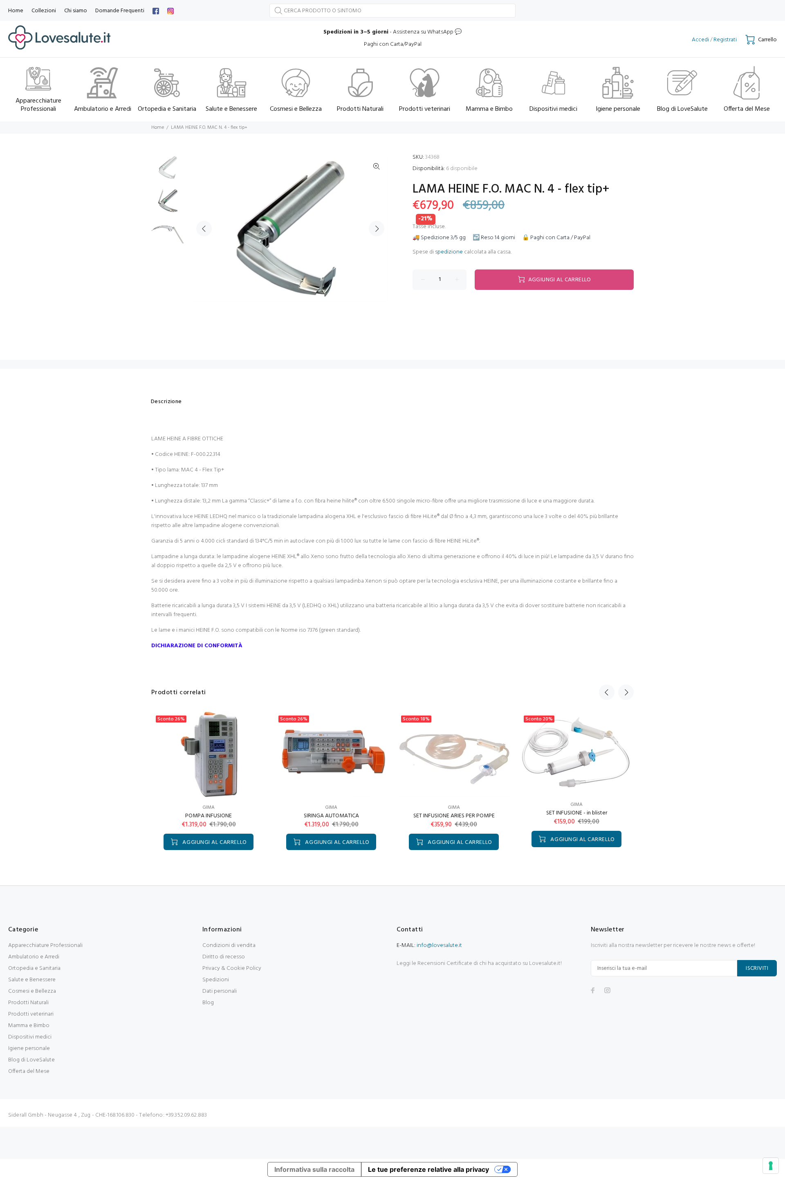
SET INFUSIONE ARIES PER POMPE (454, 816)
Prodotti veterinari (31, 1014)
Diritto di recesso (223, 957)
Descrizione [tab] (166, 401)
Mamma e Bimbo (28, 1025)
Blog (208, 1002)
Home (157, 127)
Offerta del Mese (28, 1071)
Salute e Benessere (32, 980)
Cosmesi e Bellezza (32, 991)
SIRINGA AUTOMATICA (331, 816)
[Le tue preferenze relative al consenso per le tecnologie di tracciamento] (770, 1165)
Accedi (700, 40)
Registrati (725, 40)
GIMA (208, 807)
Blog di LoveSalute (31, 1060)
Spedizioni (215, 980)
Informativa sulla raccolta (314, 1169)
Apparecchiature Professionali (45, 945)
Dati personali (219, 991)
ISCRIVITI (757, 968)
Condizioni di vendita (229, 945)
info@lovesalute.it (439, 945)
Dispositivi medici (30, 1037)
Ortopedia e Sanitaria (34, 968)
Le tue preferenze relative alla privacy (428, 1169)
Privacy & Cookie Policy (231, 968)
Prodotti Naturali (28, 1002)
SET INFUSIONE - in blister (576, 813)
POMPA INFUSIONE (208, 816)
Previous (204, 228)
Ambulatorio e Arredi (33, 957)
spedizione (449, 252)
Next (376, 228)
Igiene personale (29, 1048)
